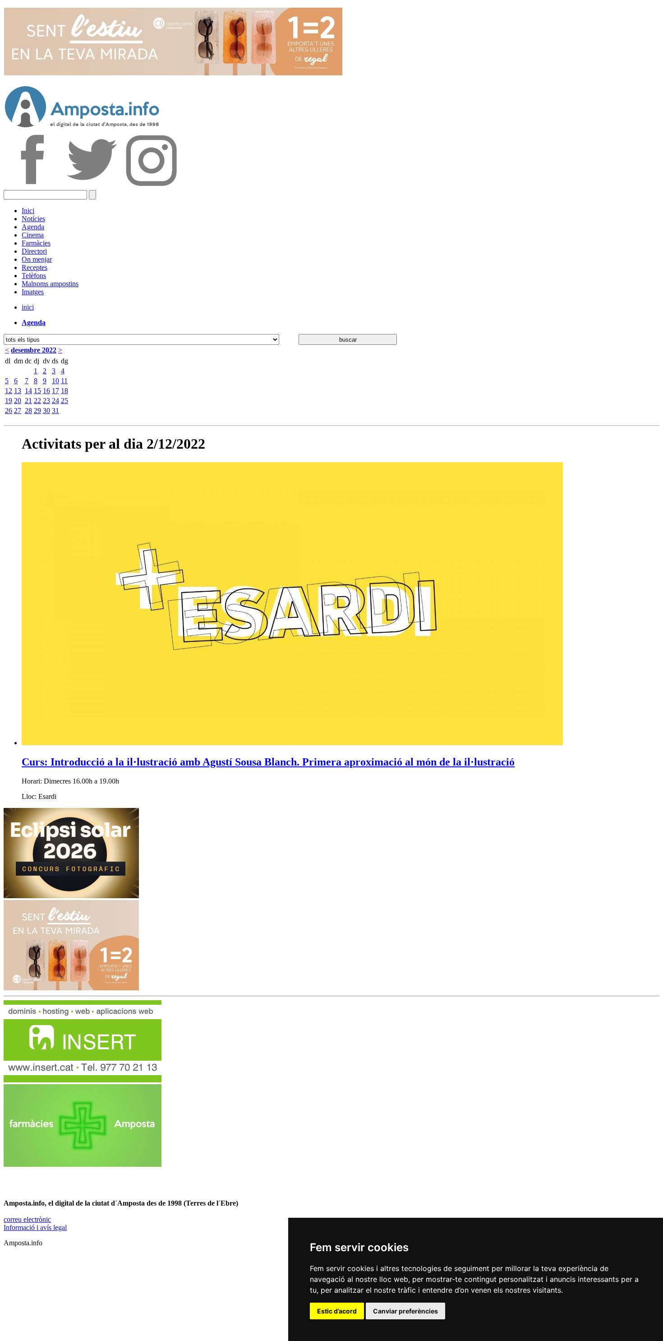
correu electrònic (27, 1219)
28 (28, 410)
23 (46, 400)
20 (17, 400)
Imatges (33, 292)
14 (28, 390)
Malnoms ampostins (50, 284)
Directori (34, 251)
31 (55, 410)
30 (46, 410)
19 (8, 400)
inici (28, 307)
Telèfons (34, 275)
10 (55, 381)
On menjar (37, 259)
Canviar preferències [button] (405, 1311)
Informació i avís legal (35, 1227)
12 (8, 390)
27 (17, 410)
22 (37, 400)
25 (64, 400)
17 (55, 390)
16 (46, 390)
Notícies (33, 219)
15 (37, 390)
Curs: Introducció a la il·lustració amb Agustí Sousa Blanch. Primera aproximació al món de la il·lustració (268, 762)
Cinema (33, 235)
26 (8, 410)
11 (64, 381)
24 (55, 400)
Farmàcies (36, 243)
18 (64, 390)
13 (17, 390)
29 (37, 410)
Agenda (33, 227)
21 (28, 400)
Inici (28, 210)
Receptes (34, 267)
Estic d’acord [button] (337, 1311)
